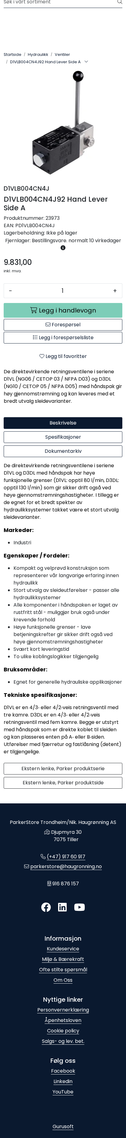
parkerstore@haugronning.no (66, 866)
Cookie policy (63, 1030)
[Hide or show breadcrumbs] (86, 62)
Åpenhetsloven (63, 1020)
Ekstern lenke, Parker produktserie (63, 768)
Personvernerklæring (63, 1009)
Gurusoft (63, 1126)
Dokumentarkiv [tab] (63, 451)
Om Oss (63, 980)
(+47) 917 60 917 (66, 856)
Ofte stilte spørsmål (63, 969)
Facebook (63, 1070)
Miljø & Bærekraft (63, 959)
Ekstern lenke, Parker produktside (63, 782)
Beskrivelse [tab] (63, 422)
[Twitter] (46, 907)
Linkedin (63, 1081)
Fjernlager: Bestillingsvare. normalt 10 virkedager (63, 240)
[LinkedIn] (62, 907)
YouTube (63, 1091)
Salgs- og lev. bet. (63, 1041)
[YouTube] (79, 907)
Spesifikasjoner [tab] (63, 437)
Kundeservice (63, 948)
